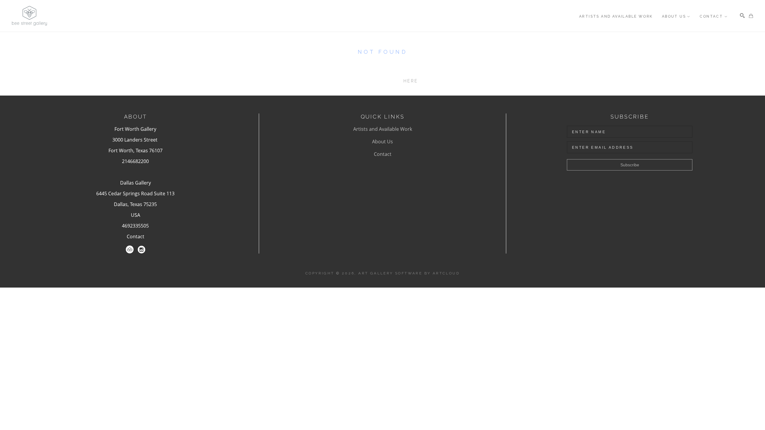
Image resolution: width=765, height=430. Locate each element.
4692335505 (135, 225)
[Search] (742, 15)
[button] (676, 16)
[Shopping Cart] (751, 15)
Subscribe (629, 164)
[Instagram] (141, 250)
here (410, 81)
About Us (382, 141)
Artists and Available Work (382, 129)
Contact (135, 236)
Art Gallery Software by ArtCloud (409, 273)
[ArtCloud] (130, 250)
